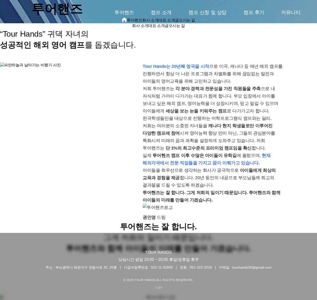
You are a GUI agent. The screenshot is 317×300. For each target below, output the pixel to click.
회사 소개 (140, 26)
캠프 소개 (161, 12)
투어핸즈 (124, 12)
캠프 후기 (253, 12)
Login (158, 287)
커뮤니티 (290, 12)
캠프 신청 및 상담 (207, 12)
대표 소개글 (158, 26)
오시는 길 (177, 26)
